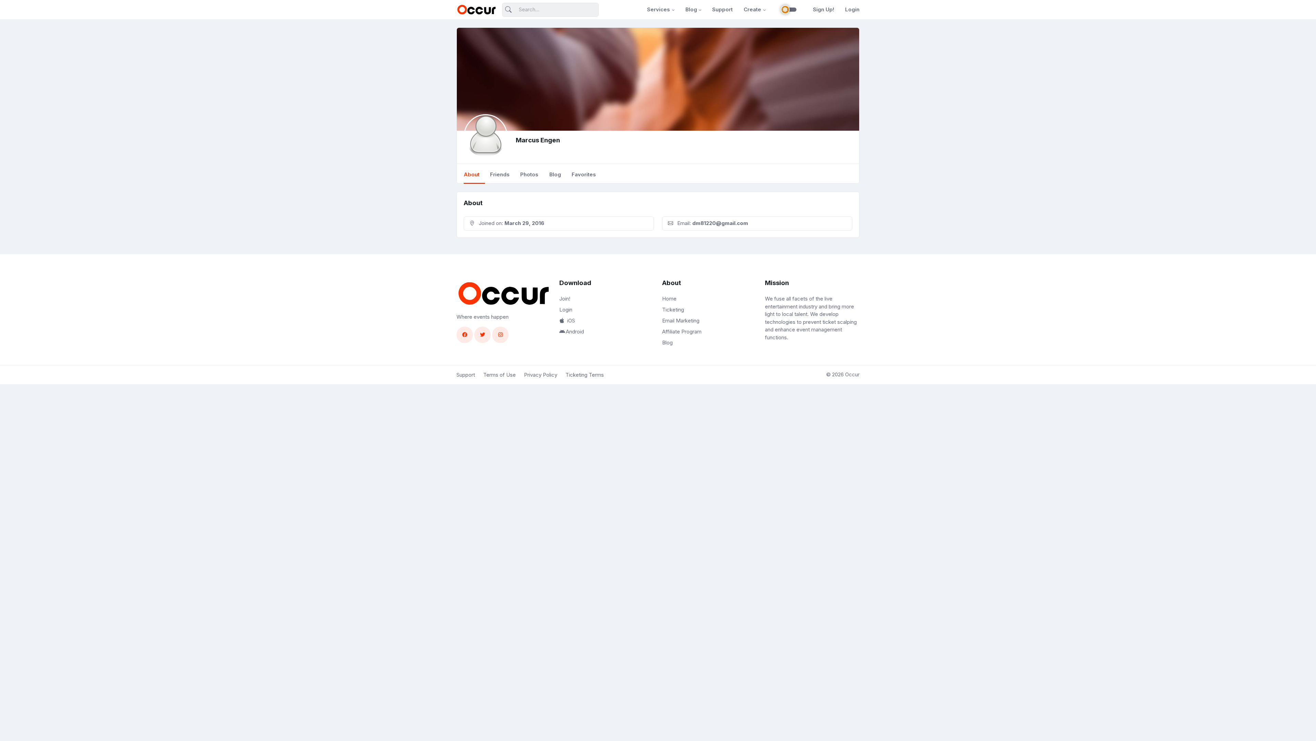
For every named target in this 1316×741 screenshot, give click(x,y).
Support (722, 9)
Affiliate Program (682, 331)
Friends (500, 174)
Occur (852, 374)
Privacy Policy (540, 375)
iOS (571, 320)
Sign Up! (823, 9)
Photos (529, 174)
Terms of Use (499, 375)
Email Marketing (680, 320)
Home (669, 298)
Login (852, 9)
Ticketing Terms (584, 375)
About (471, 174)
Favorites (584, 174)
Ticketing (673, 309)
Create (752, 9)
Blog (691, 9)
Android (575, 331)
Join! (564, 298)
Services (658, 9)
